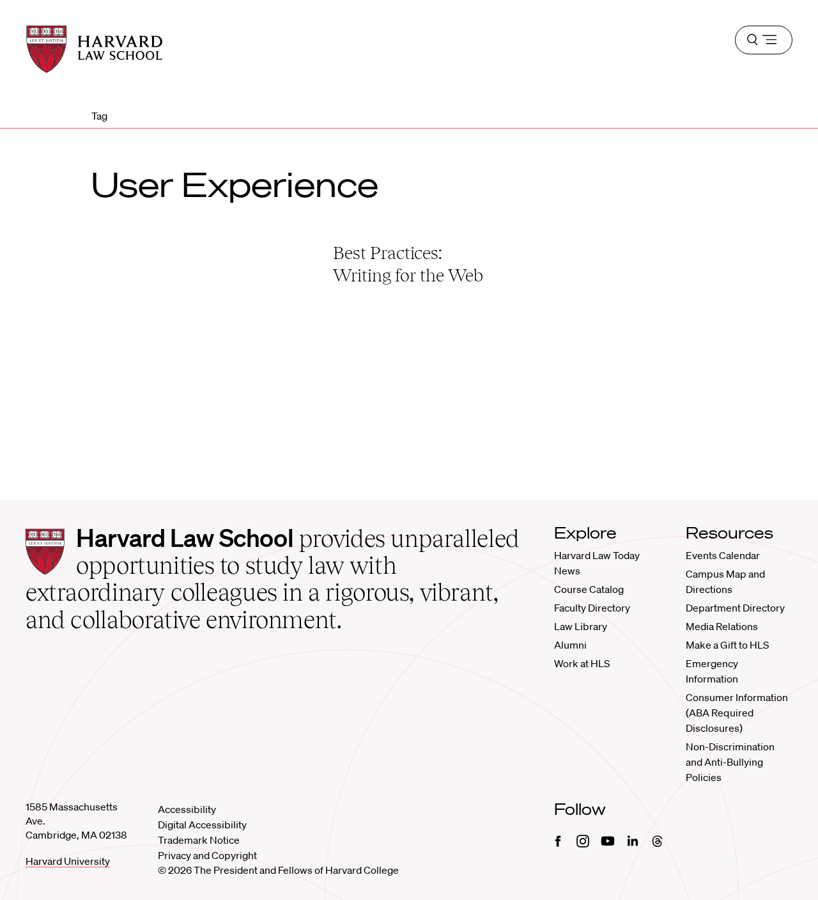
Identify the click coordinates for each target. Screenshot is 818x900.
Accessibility (187, 809)
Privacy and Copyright (207, 855)
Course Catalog (589, 589)
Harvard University (68, 861)
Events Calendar (723, 555)
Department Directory (735, 607)
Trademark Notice (199, 839)
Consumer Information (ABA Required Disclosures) (737, 712)
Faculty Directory (592, 607)
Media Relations (722, 626)
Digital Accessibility (202, 824)
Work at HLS (582, 663)
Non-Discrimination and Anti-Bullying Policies (730, 762)
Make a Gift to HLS (727, 644)
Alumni (570, 644)
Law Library (580, 626)
